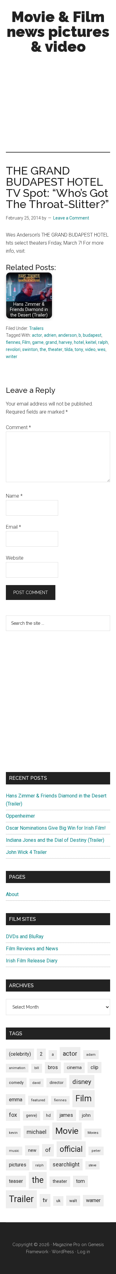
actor (37, 335)
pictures (17, 1165)
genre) (31, 1115)
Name (14, 496)
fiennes (13, 342)
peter (96, 1151)
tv (45, 1200)
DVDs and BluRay (25, 936)
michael (36, 1132)
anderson (67, 335)
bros (53, 1067)
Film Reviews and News (32, 949)
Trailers (36, 328)
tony (79, 349)
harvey (65, 342)
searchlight (66, 1164)
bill (36, 1068)
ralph (103, 342)
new (32, 1150)
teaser (16, 1181)
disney (81, 1081)
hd (48, 1115)
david (36, 1083)
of (48, 1150)
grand (51, 342)
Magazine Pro (66, 1244)
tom (80, 1181)
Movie (67, 1131)
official (71, 1149)
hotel (79, 342)
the (43, 349)
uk (58, 1200)
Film (26, 342)
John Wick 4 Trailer (26, 852)
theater (55, 349)
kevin (13, 1132)
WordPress (63, 1251)
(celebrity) (20, 1054)
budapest (92, 335)
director (56, 1082)
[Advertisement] (58, 104)
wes (101, 349)
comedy (16, 1082)
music (14, 1151)
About (12, 894)
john (86, 1115)
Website (15, 558)
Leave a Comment (71, 217)
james (66, 1115)
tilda (68, 349)
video (90, 349)
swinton (30, 349)
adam (91, 1054)
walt (73, 1200)
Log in (83, 1251)
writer (11, 356)
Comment (18, 427)
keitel (91, 342)
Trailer (21, 1199)
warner (93, 1200)
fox (13, 1115)
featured (38, 1100)
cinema (74, 1067)
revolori (13, 349)
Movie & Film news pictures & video (58, 31)
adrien (50, 335)
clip (94, 1067)
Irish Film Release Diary (32, 961)
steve (92, 1165)
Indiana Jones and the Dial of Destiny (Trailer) (55, 840)
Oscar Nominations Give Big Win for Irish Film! (56, 828)
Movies (93, 1133)
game (38, 342)
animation (17, 1068)
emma (15, 1100)
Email (13, 527)
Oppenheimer (20, 816)
